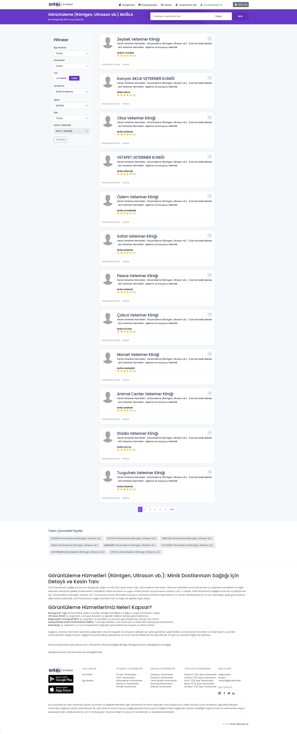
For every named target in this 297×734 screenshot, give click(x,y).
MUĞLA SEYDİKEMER (126, 210)
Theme (60, 4)
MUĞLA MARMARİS (126, 368)
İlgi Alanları (60, 47)
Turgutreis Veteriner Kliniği (141, 472)
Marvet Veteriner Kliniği (138, 354)
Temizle (60, 139)
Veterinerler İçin (187, 5)
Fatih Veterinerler (125, 677)
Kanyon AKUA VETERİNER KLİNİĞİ (146, 78)
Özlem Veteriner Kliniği (137, 196)
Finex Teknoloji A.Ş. (239, 724)
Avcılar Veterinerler (126, 674)
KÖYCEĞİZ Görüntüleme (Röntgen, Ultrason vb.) (187, 545)
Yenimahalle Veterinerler (163, 680)
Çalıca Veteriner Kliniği (137, 315)
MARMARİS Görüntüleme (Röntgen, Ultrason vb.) (129, 545)
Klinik (74, 78)
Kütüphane (128, 5)
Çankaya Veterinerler (161, 674)
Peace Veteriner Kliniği (137, 275)
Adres (126, 64)
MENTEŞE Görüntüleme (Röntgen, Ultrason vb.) (187, 538)
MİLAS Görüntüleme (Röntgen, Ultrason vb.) (74, 545)
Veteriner (61, 78)
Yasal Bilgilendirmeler (229, 680)
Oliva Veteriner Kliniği (136, 118)
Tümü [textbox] (59, 53)
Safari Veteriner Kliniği (137, 236)
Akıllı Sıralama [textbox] (64, 91)
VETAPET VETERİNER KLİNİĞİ (140, 157)
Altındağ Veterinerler (161, 683)
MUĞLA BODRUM (125, 131)
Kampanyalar (149, 5)
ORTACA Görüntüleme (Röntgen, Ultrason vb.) (135, 552)
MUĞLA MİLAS (123, 92)
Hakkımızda (224, 674)
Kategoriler (88, 677)
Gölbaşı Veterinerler (160, 686)
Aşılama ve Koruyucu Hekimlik (161, 47)
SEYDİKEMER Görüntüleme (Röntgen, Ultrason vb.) (77, 552)
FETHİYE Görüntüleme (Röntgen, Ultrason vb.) (131, 538)
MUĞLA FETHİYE (124, 329)
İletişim (222, 677)
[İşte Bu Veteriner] (60, 671)
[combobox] (72, 53)
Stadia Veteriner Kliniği (137, 433)
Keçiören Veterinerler (161, 677)
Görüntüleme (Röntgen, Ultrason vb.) (167, 43)
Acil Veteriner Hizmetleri (131, 47)
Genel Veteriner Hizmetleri (131, 43)
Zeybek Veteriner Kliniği (138, 39)
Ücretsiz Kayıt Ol (212, 5)
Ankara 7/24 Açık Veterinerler (199, 677)
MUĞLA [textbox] (60, 105)
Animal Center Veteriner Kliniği (145, 394)
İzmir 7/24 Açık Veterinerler (198, 680)
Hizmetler (87, 674)
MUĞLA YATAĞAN (125, 53)
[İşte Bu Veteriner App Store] (60, 689)
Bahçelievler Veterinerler (129, 680)
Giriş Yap (242, 4)
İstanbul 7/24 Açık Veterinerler (199, 674)
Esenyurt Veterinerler (127, 683)
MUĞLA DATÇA (124, 447)
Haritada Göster (111, 64)
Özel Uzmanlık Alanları (200, 43)
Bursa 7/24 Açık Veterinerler (199, 683)
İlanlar (168, 5)
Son (172, 509)
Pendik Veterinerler (126, 686)
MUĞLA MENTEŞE (125, 171)
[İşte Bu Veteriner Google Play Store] (60, 679)
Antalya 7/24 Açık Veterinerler (199, 686)
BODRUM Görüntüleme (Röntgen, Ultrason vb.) (76, 538)
